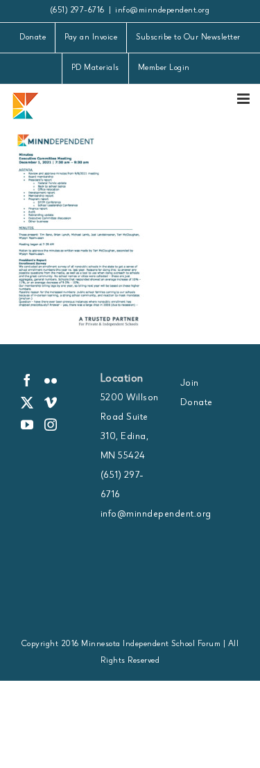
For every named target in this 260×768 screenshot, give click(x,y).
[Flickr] (51, 380)
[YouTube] (27, 424)
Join (189, 384)
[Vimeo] (51, 402)
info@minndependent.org (162, 11)
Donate (196, 403)
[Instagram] (51, 424)
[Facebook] (27, 380)
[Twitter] (27, 402)
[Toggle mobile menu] (244, 98)
